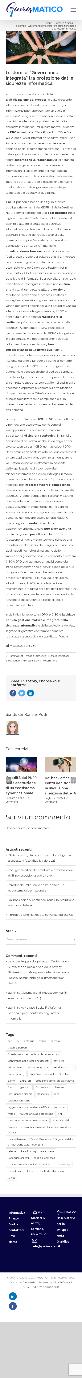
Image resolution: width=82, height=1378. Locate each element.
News (37, 660)
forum (11, 1087)
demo (11, 1080)
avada (42, 1040)
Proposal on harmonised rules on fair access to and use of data (40, 1129)
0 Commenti (50, 660)
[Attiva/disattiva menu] (73, 10)
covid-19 (59, 1060)
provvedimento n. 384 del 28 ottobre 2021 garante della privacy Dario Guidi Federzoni (40, 1142)
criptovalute (15, 1067)
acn (10, 1040)
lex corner (59, 1107)
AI (18, 1040)
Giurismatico (42, 1087)
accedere (19, 828)
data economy (16, 1074)
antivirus (29, 1040)
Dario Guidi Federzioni (60, 1067)
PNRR (61, 1113)
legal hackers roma (19, 1100)
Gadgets (17, 660)
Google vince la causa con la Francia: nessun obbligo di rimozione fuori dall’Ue (38, 978)
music (11, 1113)
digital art (25, 1080)
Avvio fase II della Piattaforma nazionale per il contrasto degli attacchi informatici (35, 1013)
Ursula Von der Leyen (51, 1171)
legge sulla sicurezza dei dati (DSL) (28, 1107)
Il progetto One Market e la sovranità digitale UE (40, 914)
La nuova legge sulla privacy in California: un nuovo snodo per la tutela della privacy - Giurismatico (38, 967)
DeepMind (65, 1074)
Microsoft (28, 660)
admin (12, 992)
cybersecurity (34, 1067)
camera (55, 1040)
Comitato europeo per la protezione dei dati (33, 1054)
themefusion (15, 1171)
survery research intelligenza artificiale (30, 1164)
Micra (40, 1277)
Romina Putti (16, 655)
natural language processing (36, 1113)
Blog (8, 660)
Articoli (65, 655)
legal (57, 1093)
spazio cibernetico (44, 1157)
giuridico (25, 1087)
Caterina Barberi (17, 1047)
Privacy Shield (60, 1120)
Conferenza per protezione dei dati (28, 1060)
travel (30, 1171)
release (12, 1151)
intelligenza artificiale (20, 1093)
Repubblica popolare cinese (37, 1151)
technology (63, 1164)
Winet (11, 1177)
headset (59, 1087)
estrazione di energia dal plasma (55, 1080)
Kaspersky (43, 1093)
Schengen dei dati (18, 1157)
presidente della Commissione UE (27, 1120)
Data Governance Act (42, 1074)
